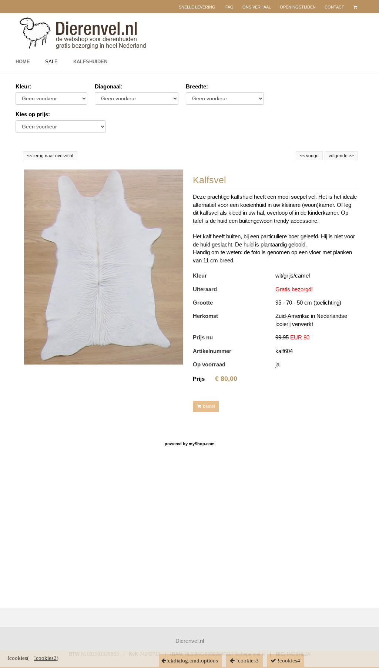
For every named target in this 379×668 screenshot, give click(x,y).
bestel (209, 406)
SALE (51, 61)
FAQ (229, 7)
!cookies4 (288, 661)
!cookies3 (247, 661)
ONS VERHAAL (256, 7)
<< (303, 155)
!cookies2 (45, 658)
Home (23, 61)
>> (351, 155)
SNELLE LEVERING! (198, 7)
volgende (341, 155)
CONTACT (334, 7)
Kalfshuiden (90, 61)
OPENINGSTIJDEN (298, 7)
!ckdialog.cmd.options (192, 661)
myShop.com (202, 444)
